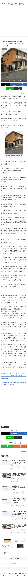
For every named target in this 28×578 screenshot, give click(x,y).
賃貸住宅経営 (6, 426)
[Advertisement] (14, 22)
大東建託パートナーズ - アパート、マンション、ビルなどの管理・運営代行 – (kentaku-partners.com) (13, 376)
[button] (18, 88)
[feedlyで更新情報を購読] (7, 446)
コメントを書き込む (14, 558)
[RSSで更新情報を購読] (20, 446)
